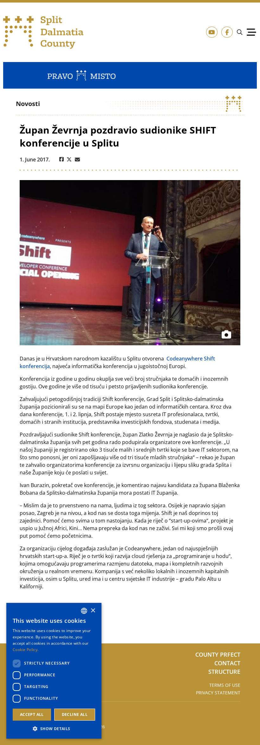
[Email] (77, 159)
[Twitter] (69, 159)
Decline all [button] (75, 714)
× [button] (92, 610)
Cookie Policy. (25, 649)
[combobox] (84, 611)
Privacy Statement (218, 693)
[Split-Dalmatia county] (43, 32)
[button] (54, 728)
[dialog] (53, 671)
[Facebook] (61, 159)
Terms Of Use (224, 685)
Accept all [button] (32, 714)
